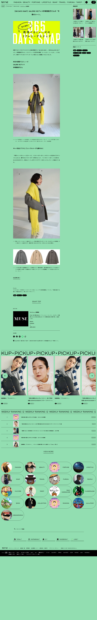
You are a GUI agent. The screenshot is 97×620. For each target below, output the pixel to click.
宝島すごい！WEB (20, 554)
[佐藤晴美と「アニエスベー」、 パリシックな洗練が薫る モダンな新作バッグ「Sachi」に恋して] (14, 375)
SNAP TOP (36, 301)
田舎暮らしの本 (11, 554)
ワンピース (76, 55)
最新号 (45, 548)
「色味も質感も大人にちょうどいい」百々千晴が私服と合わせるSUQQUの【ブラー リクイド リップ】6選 (40, 400)
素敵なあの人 (41, 552)
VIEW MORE (48, 452)
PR (2, 403)
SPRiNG (59, 552)
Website (31, 321)
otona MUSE (65, 552)
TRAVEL (62, 2)
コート (24, 295)
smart (81, 552)
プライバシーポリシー (54, 548)
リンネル (47, 552)
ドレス (88, 53)
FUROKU (71, 2)
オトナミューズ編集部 (25, 6)
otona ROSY (53, 552)
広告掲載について (34, 548)
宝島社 (62, 548)
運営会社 (41, 548)
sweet (32, 552)
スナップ (19, 295)
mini (35, 552)
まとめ (84, 53)
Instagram (32, 323)
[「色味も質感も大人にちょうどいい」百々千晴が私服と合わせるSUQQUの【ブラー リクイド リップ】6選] (41, 375)
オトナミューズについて (14, 548)
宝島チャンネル (11, 552)
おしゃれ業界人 (77, 53)
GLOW (71, 552)
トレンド (85, 50)
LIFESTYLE (46, 2)
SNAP (55, 2)
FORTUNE (36, 2)
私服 (15, 295)
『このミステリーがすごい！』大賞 (32, 554)
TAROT (79, 2)
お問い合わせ (32, 327)
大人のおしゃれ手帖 (25, 552)
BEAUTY (26, 2)
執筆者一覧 (22, 548)
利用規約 (28, 548)
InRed (18, 552)
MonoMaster (87, 552)
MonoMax (76, 552)
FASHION (17, 2)
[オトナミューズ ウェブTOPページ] (5, 548)
